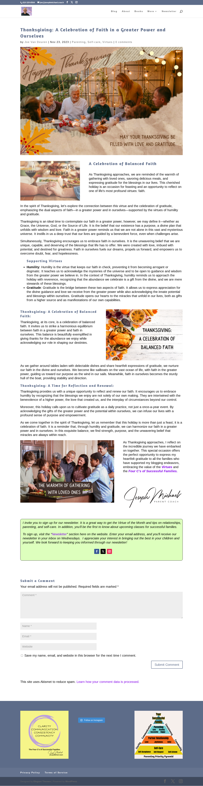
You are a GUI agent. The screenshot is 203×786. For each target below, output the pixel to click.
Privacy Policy (30, 772)
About (126, 11)
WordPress (71, 781)
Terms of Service (56, 772)
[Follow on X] (103, 551)
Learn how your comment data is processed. (108, 682)
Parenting (79, 42)
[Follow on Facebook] (96, 551)
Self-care (94, 42)
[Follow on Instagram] (109, 551)
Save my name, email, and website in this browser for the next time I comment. (80, 655)
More (150, 11)
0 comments (123, 42)
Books (138, 11)
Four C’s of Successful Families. (153, 471)
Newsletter (169, 11)
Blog (114, 11)
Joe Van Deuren (36, 42)
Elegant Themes (42, 781)
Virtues (107, 42)
